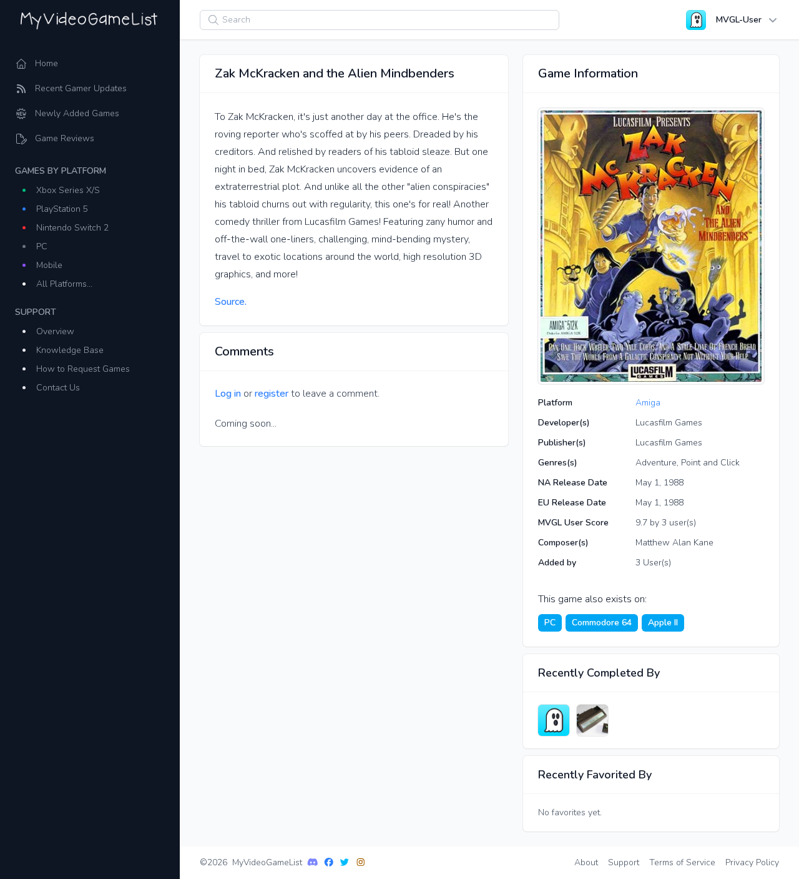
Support (623, 862)
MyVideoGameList (267, 862)
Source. (231, 302)
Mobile (49, 265)
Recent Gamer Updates (81, 88)
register (271, 393)
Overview (55, 331)
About (586, 862)
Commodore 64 (602, 622)
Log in (228, 393)
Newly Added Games (77, 113)
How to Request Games (83, 369)
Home (46, 63)
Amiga (647, 403)
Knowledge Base (70, 350)
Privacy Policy (752, 862)
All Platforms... (64, 284)
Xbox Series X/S (68, 190)
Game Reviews (64, 138)
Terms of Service (682, 862)
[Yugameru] (553, 720)
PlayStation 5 (62, 209)
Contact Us (58, 388)
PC (41, 246)
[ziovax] (592, 720)
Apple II (663, 622)
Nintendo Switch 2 (72, 228)
